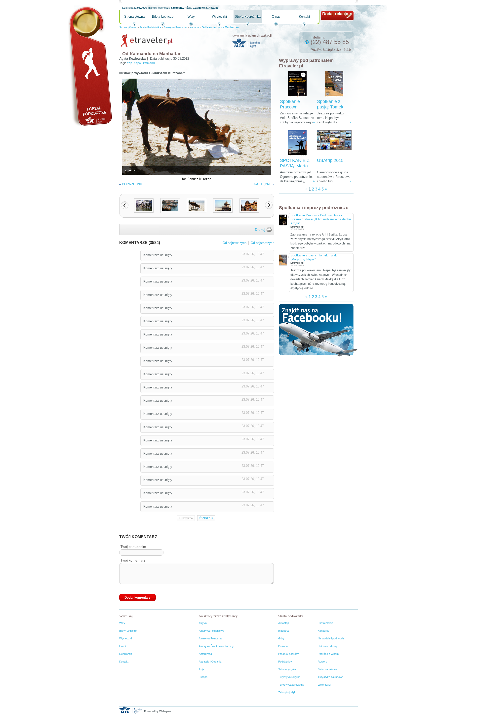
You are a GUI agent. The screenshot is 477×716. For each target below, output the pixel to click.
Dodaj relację (335, 13)
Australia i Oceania (210, 661)
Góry (281, 638)
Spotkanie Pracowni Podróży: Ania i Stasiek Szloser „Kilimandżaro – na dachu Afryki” (320, 219)
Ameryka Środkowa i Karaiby (216, 646)
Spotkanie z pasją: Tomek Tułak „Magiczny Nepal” (313, 257)
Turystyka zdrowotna (291, 684)
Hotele (123, 646)
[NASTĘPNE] (269, 205)
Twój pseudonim (133, 547)
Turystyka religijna (289, 676)
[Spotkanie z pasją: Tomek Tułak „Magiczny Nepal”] (334, 84)
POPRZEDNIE (132, 184)
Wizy (191, 16)
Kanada (194, 27)
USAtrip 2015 (330, 160)
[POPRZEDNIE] (124, 205)
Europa (203, 676)
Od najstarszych (262, 243)
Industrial (283, 630)
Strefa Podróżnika (248, 16)
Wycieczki (219, 16)
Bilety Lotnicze (162, 16)
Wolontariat (324, 684)
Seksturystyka (287, 669)
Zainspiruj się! (286, 692)
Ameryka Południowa (211, 630)
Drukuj (260, 230)
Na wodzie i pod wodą (331, 638)
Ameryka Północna (175, 27)
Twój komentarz (132, 560)
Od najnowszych (234, 243)
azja (129, 63)
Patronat (283, 646)
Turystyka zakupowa (330, 676)
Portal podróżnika (89, 66)
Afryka (203, 622)
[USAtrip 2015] (334, 143)
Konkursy (323, 630)
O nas (276, 16)
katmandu (150, 63)
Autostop (283, 622)
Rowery (322, 661)
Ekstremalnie (325, 622)
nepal (138, 63)
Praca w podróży (288, 653)
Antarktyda (205, 653)
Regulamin (125, 653)
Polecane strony (327, 646)
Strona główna (134, 16)
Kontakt (304, 16)
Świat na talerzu (327, 669)
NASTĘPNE (263, 184)
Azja (201, 669)
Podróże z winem (328, 653)
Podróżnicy (285, 661)
